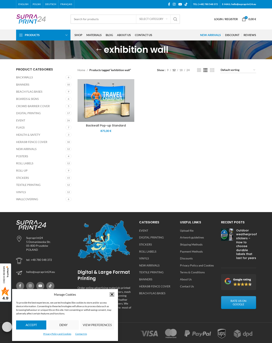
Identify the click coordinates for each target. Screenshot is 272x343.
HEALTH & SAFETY (28, 134)
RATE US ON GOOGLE (238, 302)
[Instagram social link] (174, 4)
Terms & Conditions (192, 272)
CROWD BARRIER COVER (33, 106)
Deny (63, 325)
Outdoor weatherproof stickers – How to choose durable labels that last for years (246, 244)
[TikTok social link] (186, 4)
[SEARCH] (175, 19)
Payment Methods (191, 251)
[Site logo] (31, 18)
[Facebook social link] (169, 4)
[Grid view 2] (199, 70)
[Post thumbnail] (227, 245)
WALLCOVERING (27, 199)
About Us (186, 279)
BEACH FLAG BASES (29, 91)
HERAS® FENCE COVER (31, 142)
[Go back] (99, 50)
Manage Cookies (7, 327)
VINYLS (21, 192)
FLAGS (20, 127)
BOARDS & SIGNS (27, 99)
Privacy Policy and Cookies (57, 333)
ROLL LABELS (24, 163)
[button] (112, 294)
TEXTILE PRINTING (28, 185)
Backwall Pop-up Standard (106, 125)
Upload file (186, 230)
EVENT (20, 120)
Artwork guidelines (192, 237)
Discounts (186, 258)
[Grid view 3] (205, 70)
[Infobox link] (44, 273)
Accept (31, 325)
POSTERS (22, 156)
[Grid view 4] (212, 70)
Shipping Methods (191, 244)
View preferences (97, 325)
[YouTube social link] (180, 4)
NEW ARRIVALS (26, 149)
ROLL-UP (22, 170)
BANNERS (22, 84)
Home (81, 70)
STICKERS (22, 177)
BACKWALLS (24, 77)
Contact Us (81, 333)
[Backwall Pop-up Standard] (106, 100)
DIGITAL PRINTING (28, 113)
